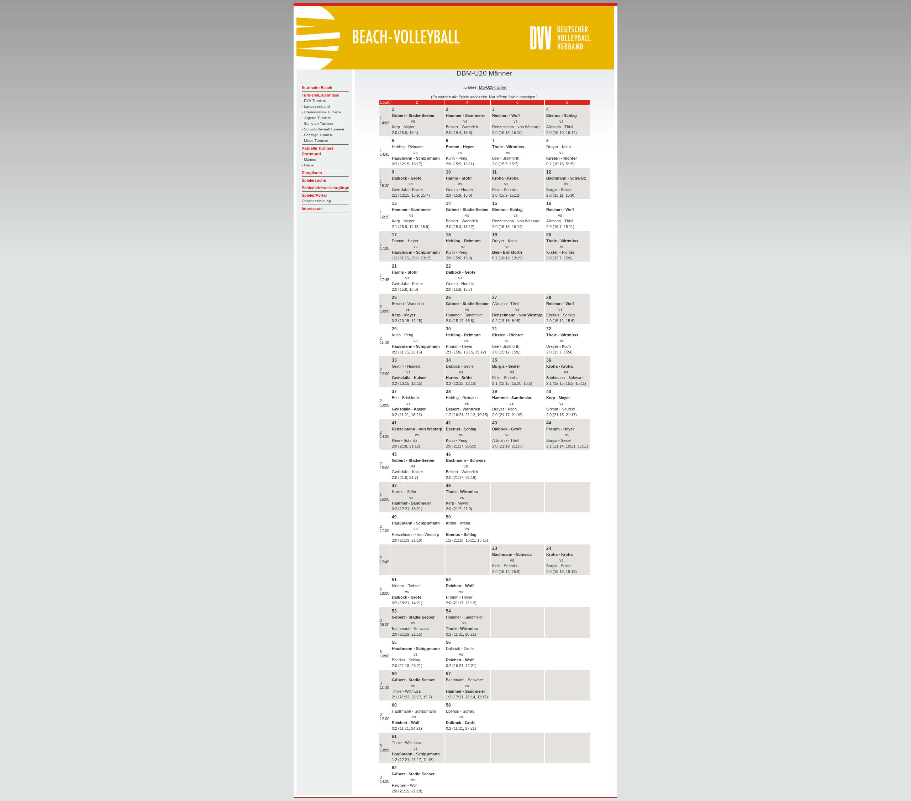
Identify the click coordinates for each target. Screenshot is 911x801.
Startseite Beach (317, 88)
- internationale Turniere (321, 112)
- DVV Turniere (314, 101)
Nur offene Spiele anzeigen (512, 97)
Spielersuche (314, 180)
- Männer (309, 159)
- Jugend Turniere (316, 118)
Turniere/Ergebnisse (320, 95)
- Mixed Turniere (315, 141)
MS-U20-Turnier (493, 87)
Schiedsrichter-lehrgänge (325, 188)
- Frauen (309, 165)
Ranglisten (312, 173)
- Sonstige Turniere (317, 135)
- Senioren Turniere (317, 123)
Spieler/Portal (314, 195)
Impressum (312, 208)
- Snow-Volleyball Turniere (323, 129)
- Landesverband (316, 106)
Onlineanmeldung (316, 201)
